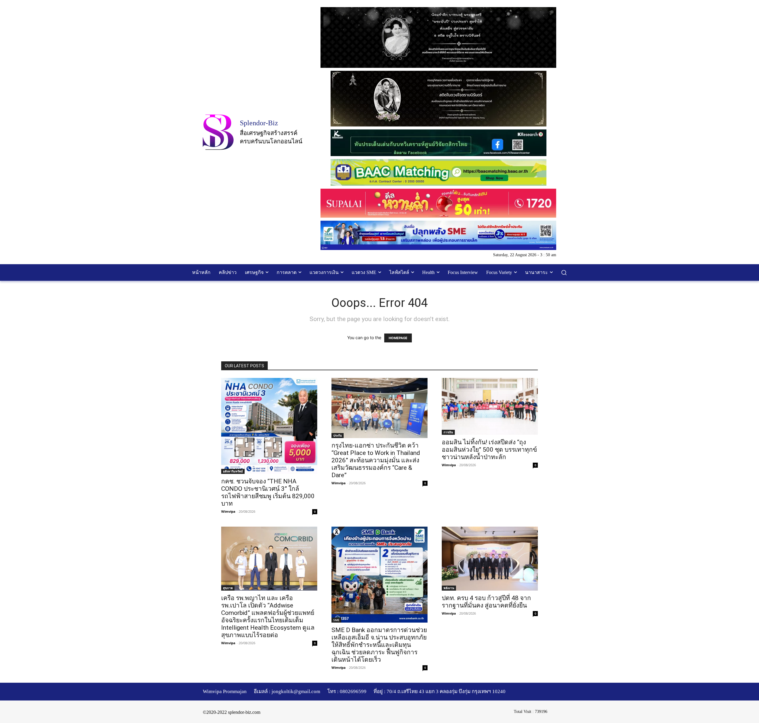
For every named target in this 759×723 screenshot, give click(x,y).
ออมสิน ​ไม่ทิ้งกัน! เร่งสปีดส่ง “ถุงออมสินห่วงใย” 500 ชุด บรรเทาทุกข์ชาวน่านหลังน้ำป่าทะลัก (489, 450)
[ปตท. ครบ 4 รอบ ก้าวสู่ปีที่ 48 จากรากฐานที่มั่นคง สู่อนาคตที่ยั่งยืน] (490, 559)
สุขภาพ (228, 588)
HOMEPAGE (398, 338)
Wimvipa (228, 511)
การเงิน (448, 432)
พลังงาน (449, 588)
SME (336, 620)
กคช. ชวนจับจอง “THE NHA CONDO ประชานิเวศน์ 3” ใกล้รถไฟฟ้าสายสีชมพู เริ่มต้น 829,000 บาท (268, 492)
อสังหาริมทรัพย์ (233, 471)
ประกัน (337, 435)
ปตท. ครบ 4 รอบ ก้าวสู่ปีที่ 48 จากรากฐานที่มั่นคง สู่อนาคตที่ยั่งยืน (486, 601)
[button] (564, 272)
